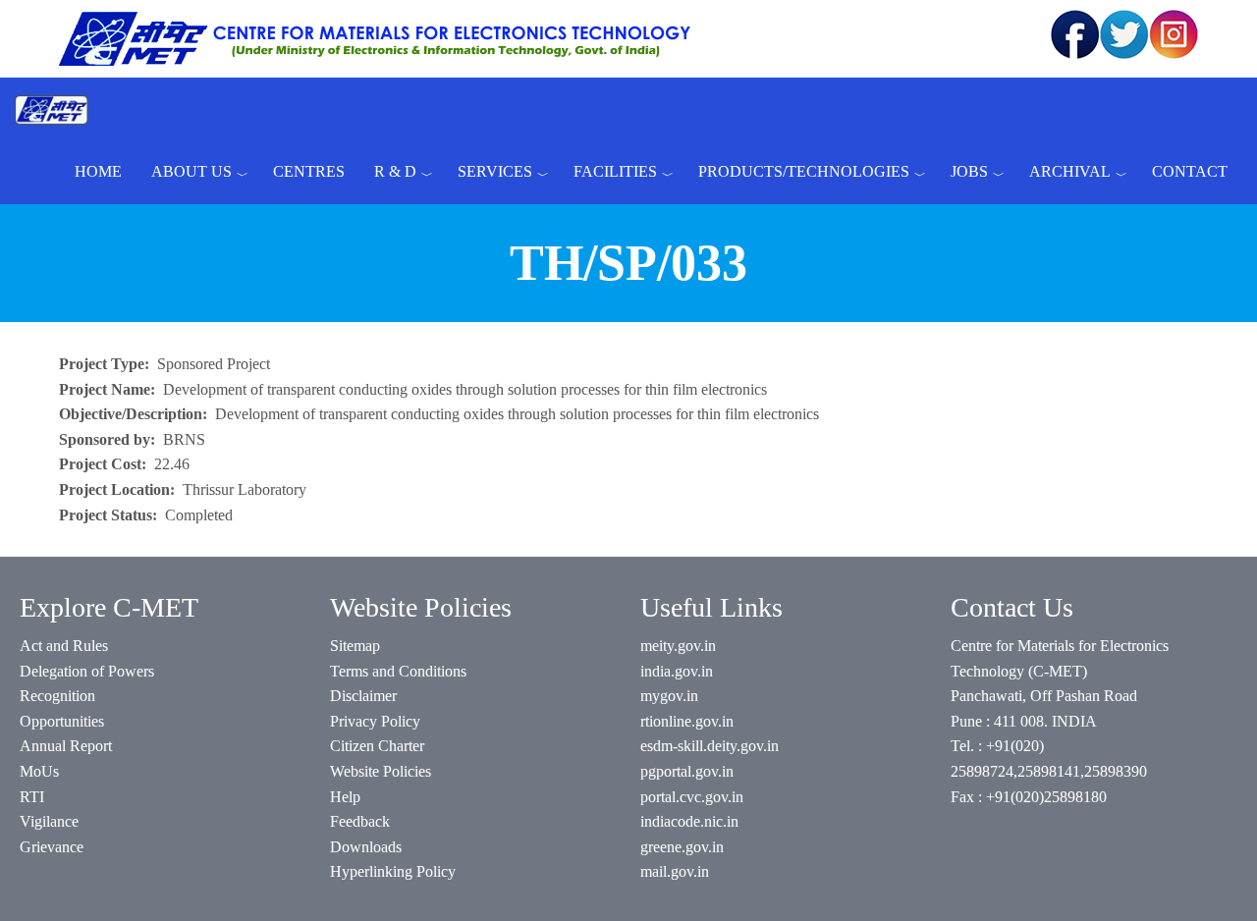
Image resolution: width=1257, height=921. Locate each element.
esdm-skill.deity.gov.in (709, 745)
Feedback (360, 821)
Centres (309, 171)
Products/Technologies (803, 171)
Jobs (969, 171)
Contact (1190, 171)
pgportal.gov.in (687, 771)
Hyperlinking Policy (393, 871)
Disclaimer (363, 695)
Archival (1070, 171)
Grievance (51, 847)
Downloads (366, 847)
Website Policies (380, 771)
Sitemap (355, 645)
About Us (191, 171)
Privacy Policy (375, 721)
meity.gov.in (678, 645)
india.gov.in (676, 671)
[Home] (59, 109)
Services (495, 171)
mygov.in (669, 695)
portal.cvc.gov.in (691, 796)
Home (98, 171)
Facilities (615, 171)
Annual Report (66, 745)
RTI (32, 796)
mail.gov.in (674, 871)
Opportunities (62, 721)
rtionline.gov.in (687, 721)
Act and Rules (64, 645)
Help (345, 796)
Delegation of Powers (87, 671)
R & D (395, 171)
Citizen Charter (377, 745)
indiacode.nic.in (689, 821)
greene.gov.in (682, 847)
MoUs (39, 771)
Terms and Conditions (398, 671)
